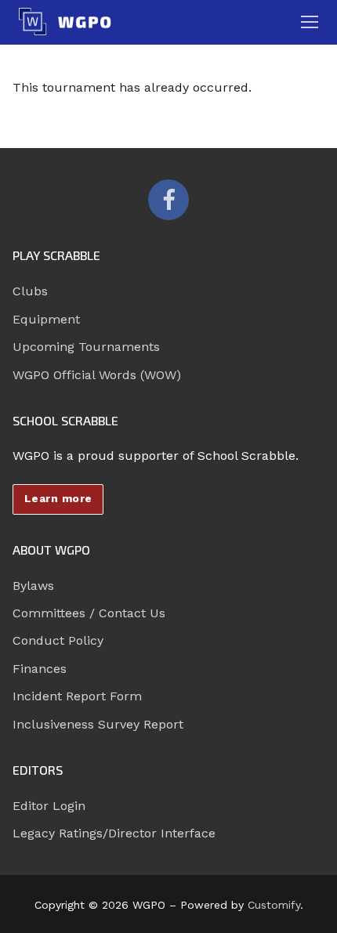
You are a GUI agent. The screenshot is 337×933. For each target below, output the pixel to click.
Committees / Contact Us (89, 613)
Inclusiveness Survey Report (98, 724)
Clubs (30, 291)
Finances (40, 668)
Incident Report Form (77, 696)
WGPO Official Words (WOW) (97, 374)
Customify (274, 905)
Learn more (58, 498)
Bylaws (33, 585)
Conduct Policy (58, 640)
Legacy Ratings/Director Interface (114, 833)
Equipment (46, 319)
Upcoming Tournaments (86, 346)
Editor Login (49, 805)
